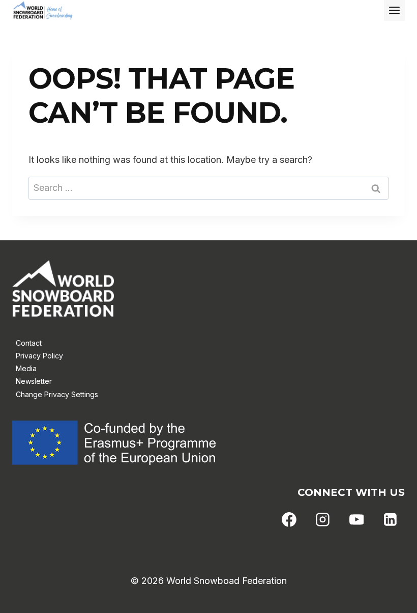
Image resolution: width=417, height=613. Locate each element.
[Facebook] (289, 520)
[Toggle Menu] (394, 10)
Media (26, 368)
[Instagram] (323, 520)
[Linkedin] (390, 520)
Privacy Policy (39, 355)
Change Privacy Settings (57, 394)
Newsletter (34, 381)
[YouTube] (356, 520)
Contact (29, 343)
